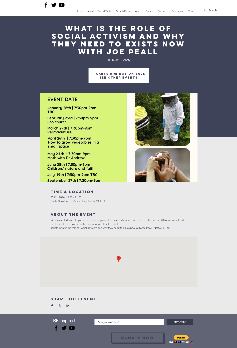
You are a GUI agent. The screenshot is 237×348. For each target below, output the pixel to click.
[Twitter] (53, 5)
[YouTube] (61, 5)
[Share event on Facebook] (52, 305)
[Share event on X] (60, 305)
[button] (181, 339)
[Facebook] (46, 5)
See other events (118, 77)
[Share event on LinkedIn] (67, 305)
